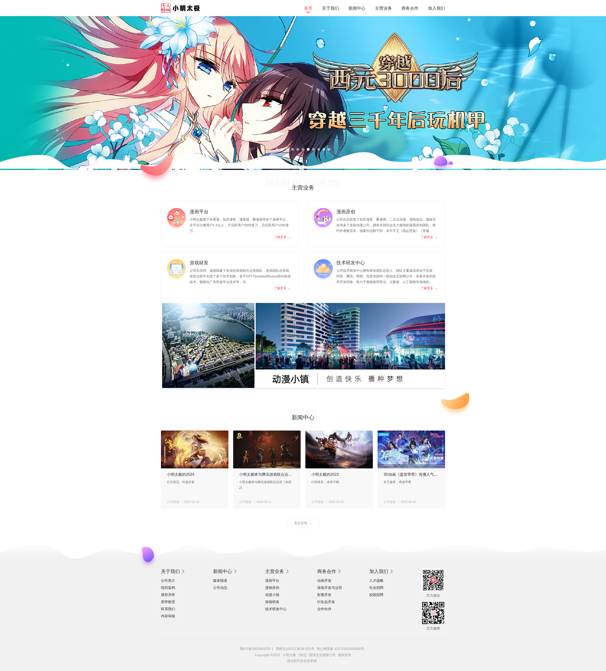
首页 (308, 8)
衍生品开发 (326, 602)
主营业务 (383, 8)
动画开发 (324, 580)
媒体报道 (220, 580)
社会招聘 (376, 588)
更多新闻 (303, 523)
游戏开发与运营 (329, 588)
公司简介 (168, 580)
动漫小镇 (272, 595)
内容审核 (168, 616)
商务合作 (410, 8)
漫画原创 (272, 588)
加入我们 (436, 8)
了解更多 (282, 237)
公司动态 (220, 588)
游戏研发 (272, 602)
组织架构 (168, 588)
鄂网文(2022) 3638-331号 (295, 649)
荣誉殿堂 (168, 602)
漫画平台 (272, 580)
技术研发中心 (275, 609)
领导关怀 (168, 595)
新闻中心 (356, 8)
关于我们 (330, 8)
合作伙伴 (324, 609)
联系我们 (168, 609)
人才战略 (376, 580)
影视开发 (324, 595)
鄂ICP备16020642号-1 (256, 649)
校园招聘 (376, 595)
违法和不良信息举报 (302, 661)
